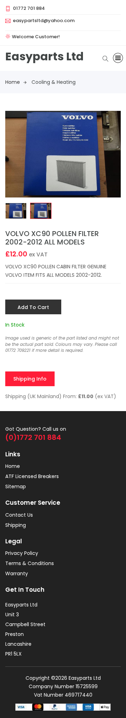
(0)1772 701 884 (33, 437)
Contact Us (19, 514)
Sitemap (15, 486)
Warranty (16, 573)
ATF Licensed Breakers (32, 476)
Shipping (15, 525)
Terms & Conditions (29, 563)
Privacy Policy (21, 553)
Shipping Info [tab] (30, 378)
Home (12, 82)
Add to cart (33, 307)
